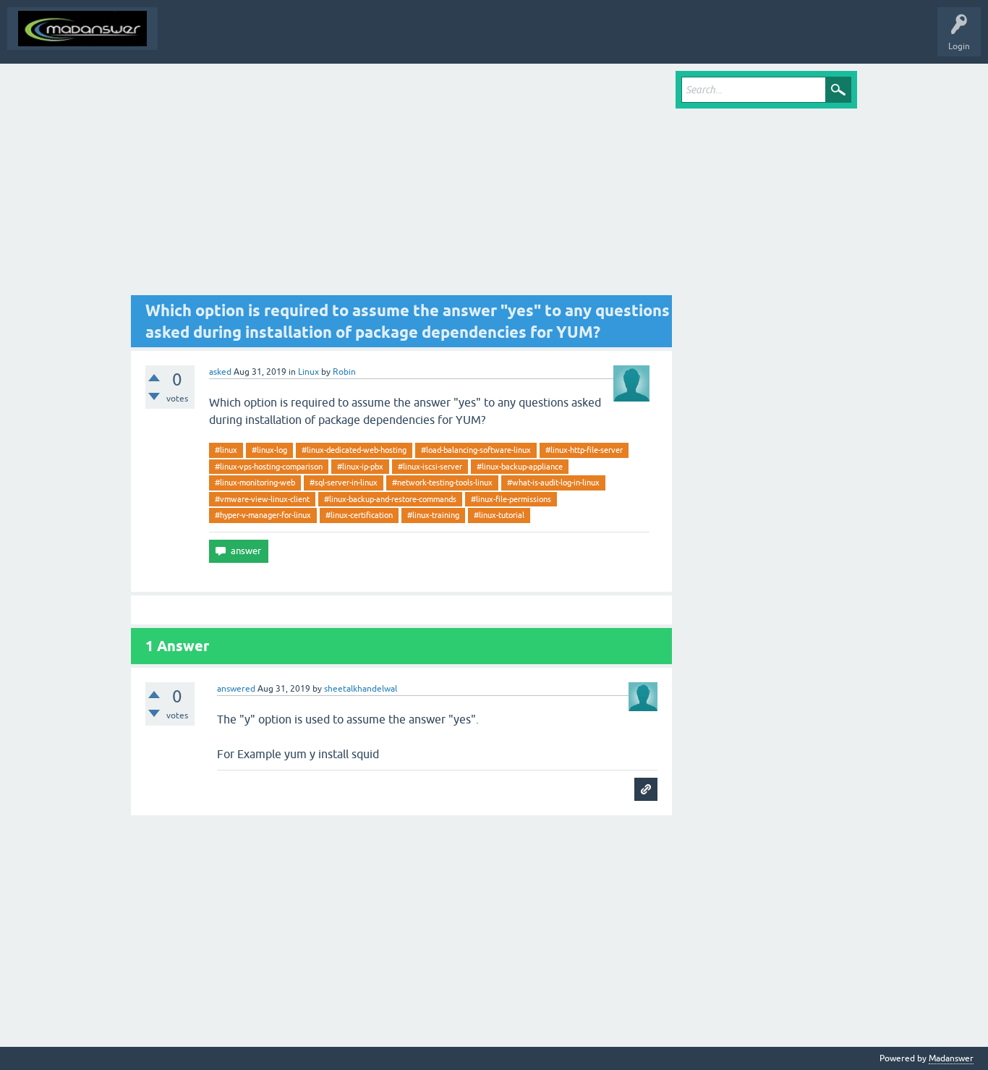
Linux (308, 372)
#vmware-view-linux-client (262, 499)
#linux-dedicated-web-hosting (354, 450)
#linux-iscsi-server (430, 466)
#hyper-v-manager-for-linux (263, 515)
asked (220, 372)
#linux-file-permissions (511, 499)
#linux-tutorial (499, 515)
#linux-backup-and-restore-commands (390, 499)
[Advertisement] (401, 183)
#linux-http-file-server (584, 450)
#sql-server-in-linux (344, 482)
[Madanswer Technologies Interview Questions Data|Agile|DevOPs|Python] (82, 28)
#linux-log (269, 450)
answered (236, 689)
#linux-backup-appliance (520, 466)
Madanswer (951, 1058)
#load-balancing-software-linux (476, 450)
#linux (226, 450)
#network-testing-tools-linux (442, 482)
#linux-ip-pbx (360, 466)
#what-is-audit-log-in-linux (553, 482)
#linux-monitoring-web (255, 482)
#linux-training (433, 515)
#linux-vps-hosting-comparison (269, 466)
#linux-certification (359, 515)
